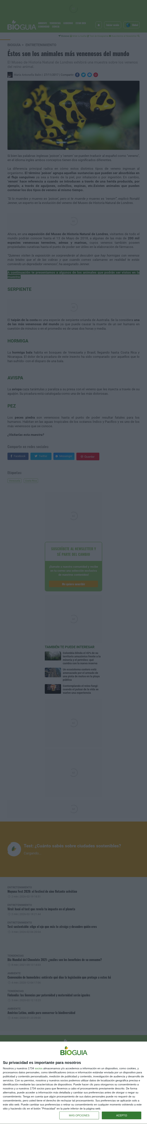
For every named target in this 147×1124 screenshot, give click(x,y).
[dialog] (73, 1083)
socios (38, 1068)
